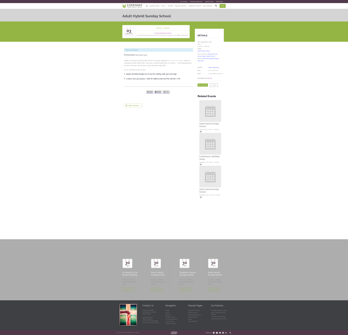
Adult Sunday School (204, 51)
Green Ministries (193, 317)
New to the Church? (194, 310)
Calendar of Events (170, 323)
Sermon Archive (193, 312)
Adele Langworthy (213, 67)
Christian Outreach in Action (219, 310)
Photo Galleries (192, 321)
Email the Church (147, 317)
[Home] (146, 6)
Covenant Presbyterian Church (162, 33)
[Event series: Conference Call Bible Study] (200, 164)
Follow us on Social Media (150, 321)
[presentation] (210, 111)
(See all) (209, 78)
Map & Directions (147, 319)
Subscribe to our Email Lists (150, 322)
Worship (167, 315)
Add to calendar (133, 105)
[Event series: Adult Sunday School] (200, 131)
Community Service (171, 319)
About (167, 312)
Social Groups (202, 56)
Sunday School (210, 56)
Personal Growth (212, 54)
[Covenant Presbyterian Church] (132, 6)
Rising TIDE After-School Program (218, 313)
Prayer (190, 319)
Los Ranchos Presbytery (218, 316)
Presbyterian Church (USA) (219, 319)
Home (167, 310)
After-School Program (194, 315)
